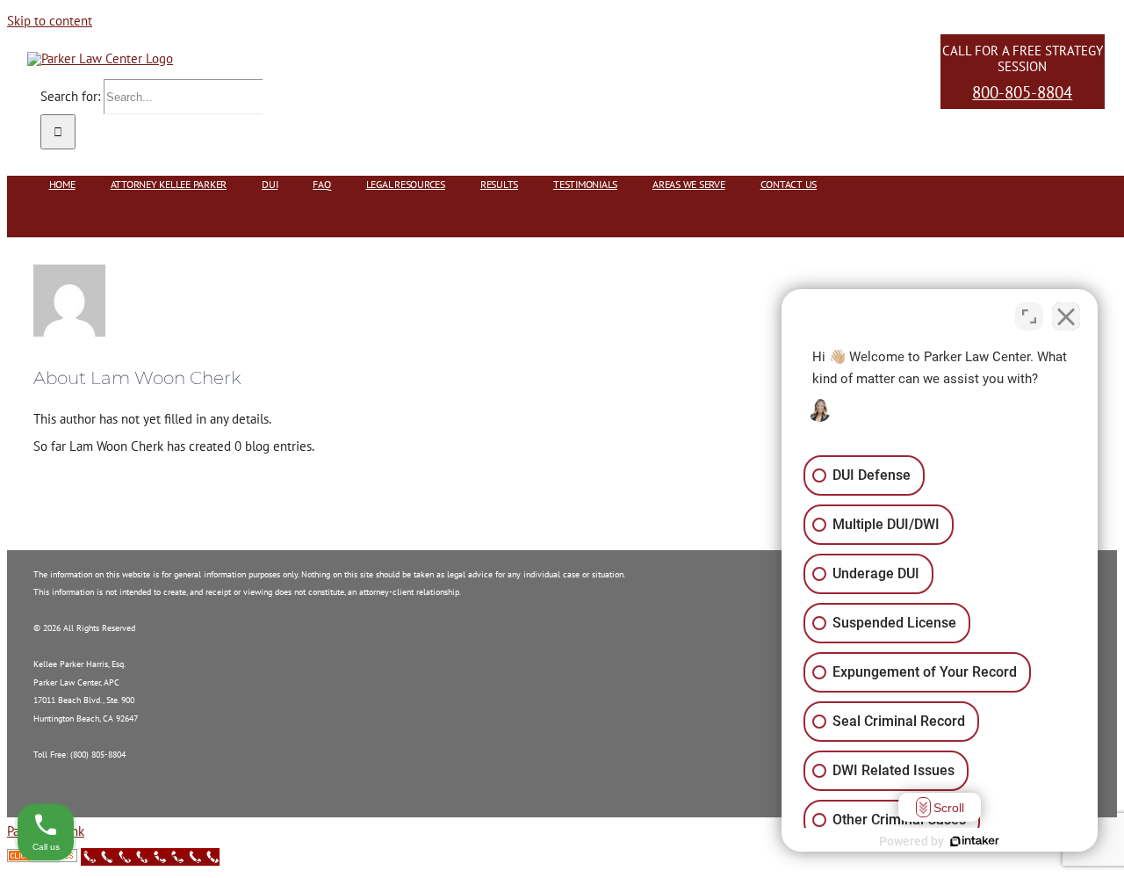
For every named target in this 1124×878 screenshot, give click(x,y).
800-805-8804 (1022, 92)
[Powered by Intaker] (974, 841)
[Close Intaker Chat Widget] (1066, 316)
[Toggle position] (1029, 316)
